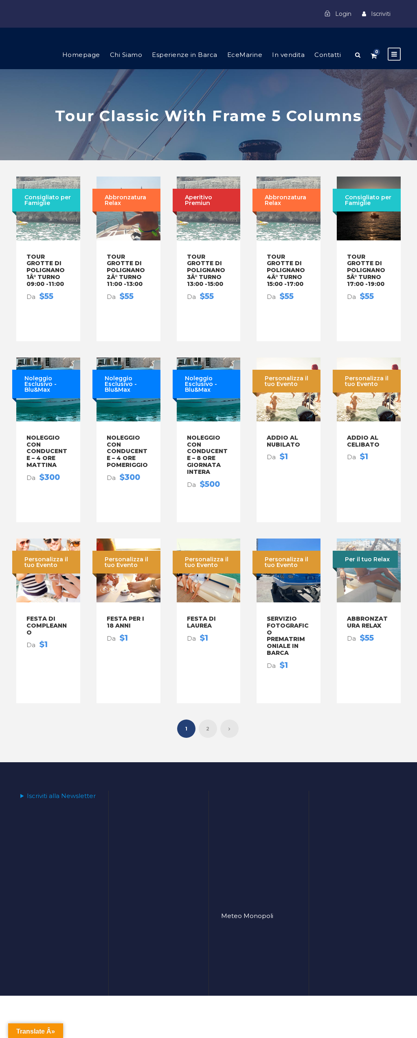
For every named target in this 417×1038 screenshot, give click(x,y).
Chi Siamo (126, 55)
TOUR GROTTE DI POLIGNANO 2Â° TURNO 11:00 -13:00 (126, 270)
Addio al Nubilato (283, 441)
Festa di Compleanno (46, 625)
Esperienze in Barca (184, 55)
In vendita (288, 55)
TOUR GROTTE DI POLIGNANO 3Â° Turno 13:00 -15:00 (206, 270)
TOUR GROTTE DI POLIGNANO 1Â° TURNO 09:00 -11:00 (45, 270)
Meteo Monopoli (247, 916)
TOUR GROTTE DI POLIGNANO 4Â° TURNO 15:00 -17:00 (286, 270)
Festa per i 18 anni (125, 622)
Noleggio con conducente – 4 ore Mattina (46, 451)
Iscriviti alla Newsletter (61, 796)
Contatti (327, 55)
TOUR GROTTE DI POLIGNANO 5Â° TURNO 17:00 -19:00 (366, 270)
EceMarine (245, 55)
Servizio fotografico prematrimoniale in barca (288, 635)
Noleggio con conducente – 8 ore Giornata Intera (207, 454)
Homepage (81, 55)
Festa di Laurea (201, 622)
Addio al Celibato (363, 441)
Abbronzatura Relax (367, 622)
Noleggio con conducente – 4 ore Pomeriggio (127, 451)
